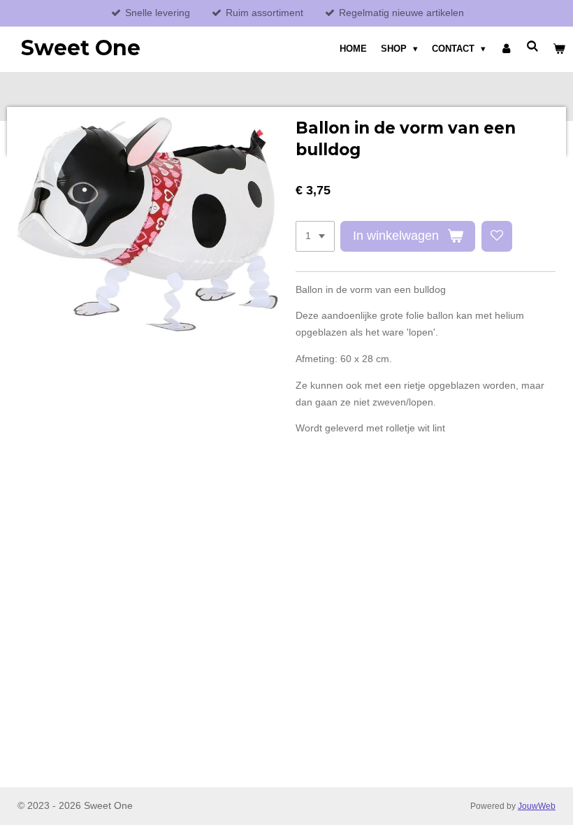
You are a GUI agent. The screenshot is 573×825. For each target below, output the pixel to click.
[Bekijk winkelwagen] (559, 49)
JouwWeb (537, 805)
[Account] (506, 49)
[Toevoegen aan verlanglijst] (496, 236)
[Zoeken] (533, 46)
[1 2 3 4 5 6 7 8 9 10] (315, 236)
